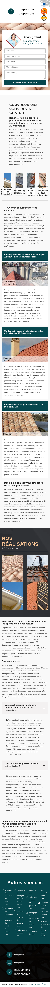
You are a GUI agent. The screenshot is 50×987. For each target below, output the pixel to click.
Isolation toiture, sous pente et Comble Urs (44, 910)
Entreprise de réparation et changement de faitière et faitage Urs (8, 922)
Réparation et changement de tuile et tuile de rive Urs (20, 898)
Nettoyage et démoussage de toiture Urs (32, 920)
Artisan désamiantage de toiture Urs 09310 (44, 928)
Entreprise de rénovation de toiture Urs (8, 897)
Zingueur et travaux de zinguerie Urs (20, 918)
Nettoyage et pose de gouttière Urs (32, 902)
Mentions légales (40, 984)
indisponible (25, 9)
